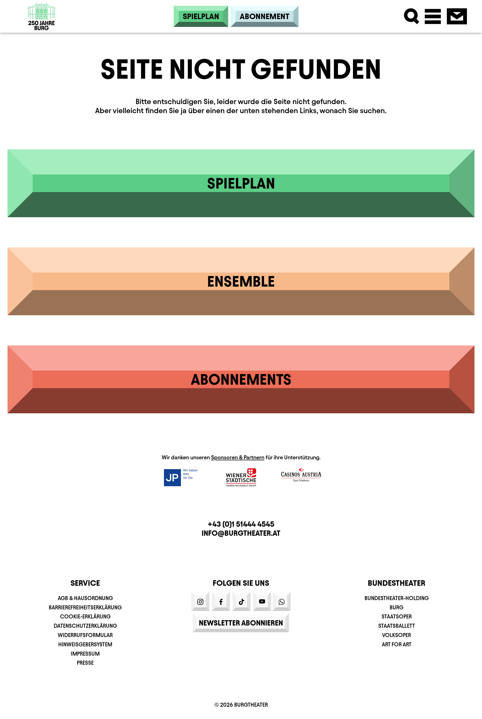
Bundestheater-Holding (397, 598)
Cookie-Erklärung (85, 616)
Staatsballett (396, 626)
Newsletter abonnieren (241, 623)
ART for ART (396, 644)
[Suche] (412, 16)
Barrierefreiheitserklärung (85, 607)
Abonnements (241, 379)
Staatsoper (397, 616)
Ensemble (241, 281)
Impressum (85, 654)
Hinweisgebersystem (85, 644)
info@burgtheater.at (241, 533)
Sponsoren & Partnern (237, 457)
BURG (396, 607)
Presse (85, 663)
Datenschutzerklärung (85, 626)
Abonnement (264, 16)
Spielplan (201, 16)
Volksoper (396, 635)
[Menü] (433, 16)
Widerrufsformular (85, 635)
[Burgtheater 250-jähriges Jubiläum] (41, 16)
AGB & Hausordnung (85, 598)
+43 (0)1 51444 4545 (241, 524)
